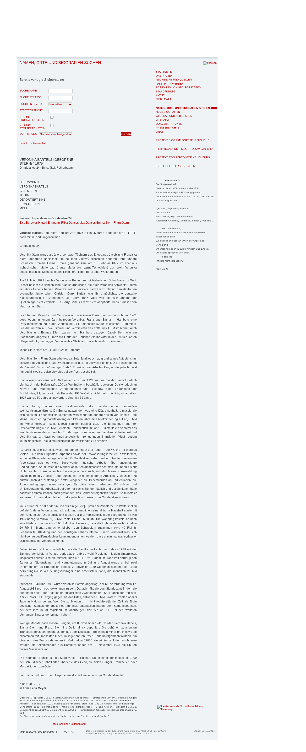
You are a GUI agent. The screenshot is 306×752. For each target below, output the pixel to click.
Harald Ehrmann (49, 222)
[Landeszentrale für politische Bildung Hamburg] (179, 709)
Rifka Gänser (69, 222)
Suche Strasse (30, 97)
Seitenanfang (78, 723)
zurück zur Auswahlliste (33, 143)
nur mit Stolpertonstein (32, 127)
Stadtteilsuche (31, 110)
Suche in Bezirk (31, 103)
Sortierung (28, 133)
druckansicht (60, 723)
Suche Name (28, 90)
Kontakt (70, 731)
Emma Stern (104, 222)
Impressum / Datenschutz (38, 731)
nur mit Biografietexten (32, 118)
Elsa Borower (28, 222)
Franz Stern (121, 222)
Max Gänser (87, 222)
